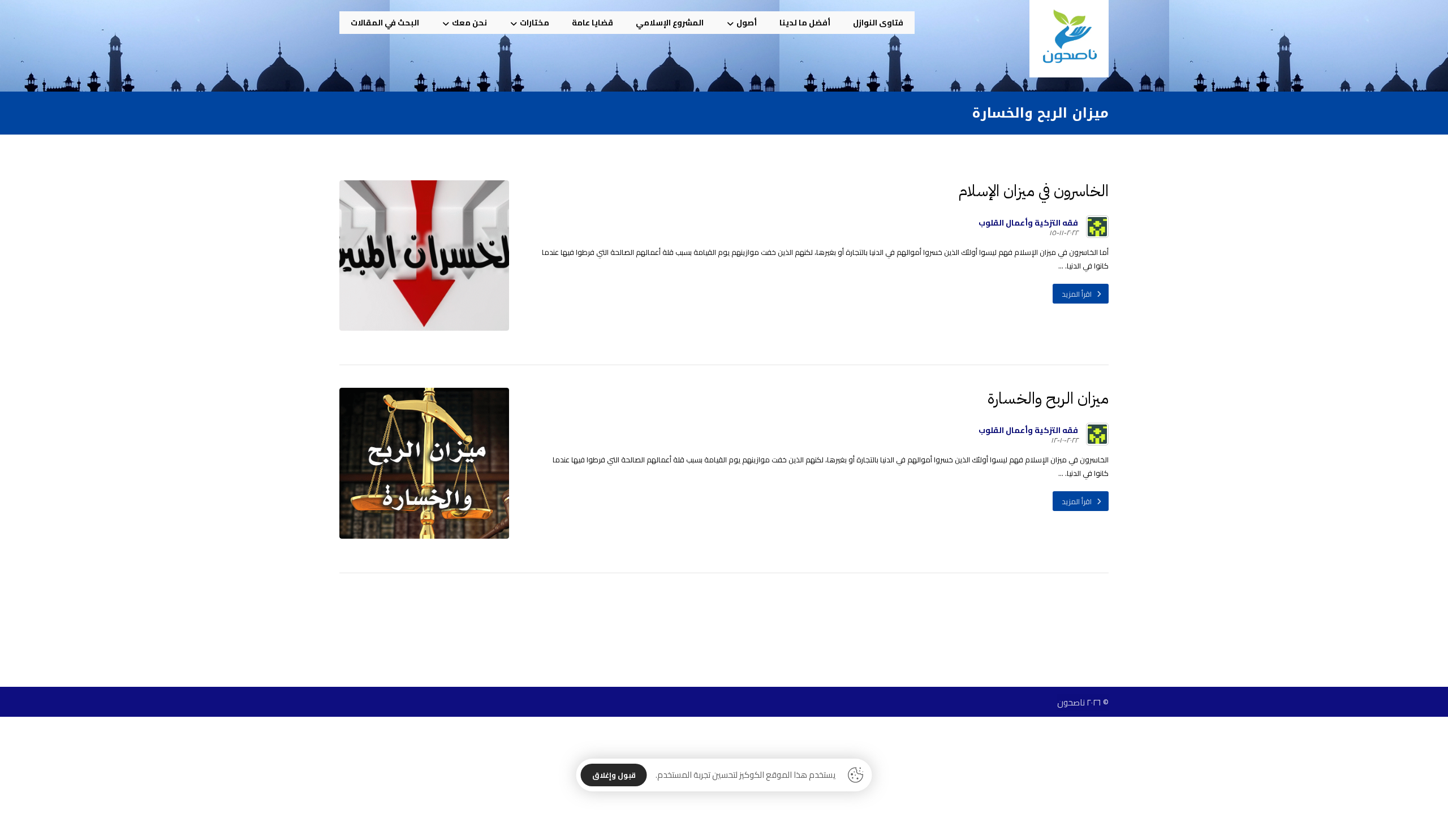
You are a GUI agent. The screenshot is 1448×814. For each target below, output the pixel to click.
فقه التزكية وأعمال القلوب (1028, 222)
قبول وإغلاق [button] (614, 775)
